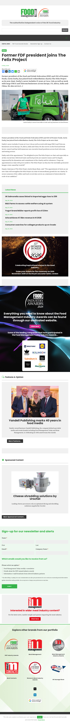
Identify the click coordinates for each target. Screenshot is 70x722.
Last (37, 545)
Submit (9, 586)
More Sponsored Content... (14, 517)
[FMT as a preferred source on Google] (30, 71)
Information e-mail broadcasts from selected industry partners (24, 574)
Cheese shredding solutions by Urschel (35, 497)
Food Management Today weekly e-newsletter (19, 568)
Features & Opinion (14, 377)
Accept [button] (39, 717)
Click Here (35, 326)
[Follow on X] (35, 688)
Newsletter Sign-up (36, 44)
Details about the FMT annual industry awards (19, 571)
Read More (41, 720)
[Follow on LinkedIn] (35, 694)
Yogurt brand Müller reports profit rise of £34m (26, 210)
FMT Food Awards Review (20, 44)
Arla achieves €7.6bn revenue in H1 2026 (23, 218)
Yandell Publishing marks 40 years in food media (35, 422)
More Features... (15, 441)
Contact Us (47, 44)
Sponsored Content (14, 460)
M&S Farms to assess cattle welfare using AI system (29, 203)
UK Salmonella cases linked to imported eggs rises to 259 (31, 196)
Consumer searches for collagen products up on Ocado (30, 225)
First (3, 545)
